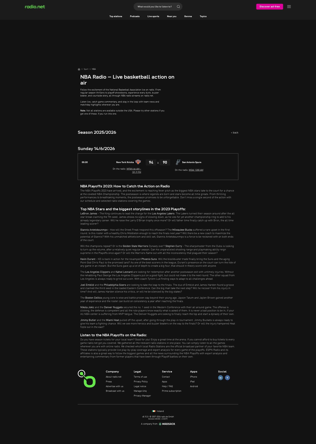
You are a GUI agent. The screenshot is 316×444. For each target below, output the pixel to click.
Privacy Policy (141, 382)
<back (234, 132)
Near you (171, 16)
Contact (166, 377)
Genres (188, 16)
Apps (164, 382)
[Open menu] (289, 7)
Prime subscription (171, 391)
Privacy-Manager (142, 396)
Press (109, 382)
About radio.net (113, 377)
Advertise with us (114, 386)
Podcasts (135, 16)
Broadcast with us (115, 391)
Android (194, 386)
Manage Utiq (140, 391)
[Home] (79, 69)
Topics (203, 16)
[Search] (178, 7)
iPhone (193, 377)
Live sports (153, 16)
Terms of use (140, 377)
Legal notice (140, 386)
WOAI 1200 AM (196, 170)
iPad (192, 382)
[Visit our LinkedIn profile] (220, 378)
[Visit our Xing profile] (227, 378)
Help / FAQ (167, 386)
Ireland (160, 411)
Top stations (115, 16)
